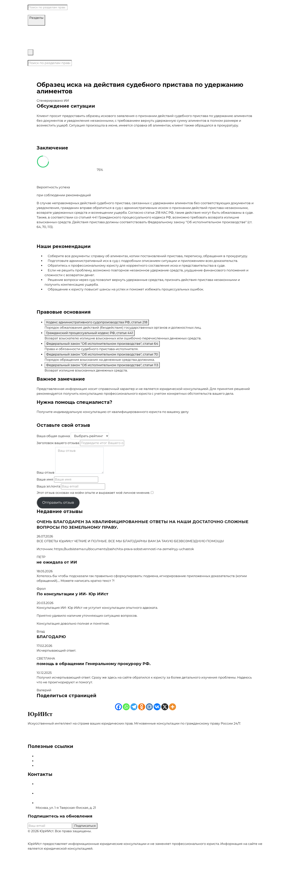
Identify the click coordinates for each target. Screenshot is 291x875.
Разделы (36, 18)
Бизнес (206, 28)
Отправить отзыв (58, 502)
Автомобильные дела (46, 28)
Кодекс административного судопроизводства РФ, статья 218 (96, 322)
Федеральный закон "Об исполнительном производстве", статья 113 (102, 365)
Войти (49, 57)
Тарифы (34, 47)
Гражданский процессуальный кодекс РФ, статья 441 (89, 333)
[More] (172, 706)
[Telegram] (133, 706)
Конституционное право (117, 28)
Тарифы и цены (48, 761)
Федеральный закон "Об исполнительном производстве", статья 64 (102, 344)
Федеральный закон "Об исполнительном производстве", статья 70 (102, 354)
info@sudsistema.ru (51, 789)
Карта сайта (45, 766)
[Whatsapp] (126, 706)
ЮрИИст (35, 2)
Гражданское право (80, 28)
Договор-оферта (41, 839)
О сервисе (44, 756)
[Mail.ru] (149, 706)
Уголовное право (185, 28)
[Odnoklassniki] (141, 706)
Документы (222, 73)
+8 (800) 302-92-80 (50, 798)
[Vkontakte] (157, 706)
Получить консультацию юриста (63, 420)
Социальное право (154, 28)
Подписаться (85, 826)
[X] (164, 706)
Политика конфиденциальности (82, 839)
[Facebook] (118, 706)
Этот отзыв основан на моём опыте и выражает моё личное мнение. (93, 493)
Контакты (35, 57)
